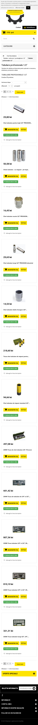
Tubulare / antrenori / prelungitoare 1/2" (14, 58)
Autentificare (31, 27)
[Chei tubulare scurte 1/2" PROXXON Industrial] (19, 200)
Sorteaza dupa (6, 82)
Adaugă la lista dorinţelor (13, 140)
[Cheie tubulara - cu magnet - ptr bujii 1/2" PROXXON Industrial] (19, 154)
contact (18, 27)
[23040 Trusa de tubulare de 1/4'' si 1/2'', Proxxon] (19, 481)
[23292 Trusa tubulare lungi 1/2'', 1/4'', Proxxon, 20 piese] (19, 621)
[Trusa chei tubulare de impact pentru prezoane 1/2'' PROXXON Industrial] (19, 341)
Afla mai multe (19, 7)
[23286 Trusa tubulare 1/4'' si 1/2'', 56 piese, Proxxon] (19, 527)
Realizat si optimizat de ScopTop (14, 721)
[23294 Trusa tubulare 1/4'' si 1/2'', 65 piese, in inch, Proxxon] (19, 574)
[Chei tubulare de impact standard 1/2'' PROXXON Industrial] (19, 387)
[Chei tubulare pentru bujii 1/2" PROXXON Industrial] (19, 107)
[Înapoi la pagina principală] (3, 56)
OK (28, 7)
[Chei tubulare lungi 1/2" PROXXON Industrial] (19, 247)
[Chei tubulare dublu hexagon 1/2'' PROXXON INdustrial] (19, 294)
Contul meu (6, 704)
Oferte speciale (10, 674)
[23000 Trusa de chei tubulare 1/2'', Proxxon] (19, 434)
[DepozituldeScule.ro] (16, 13)
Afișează (4, 86)
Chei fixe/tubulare (12, 56)
